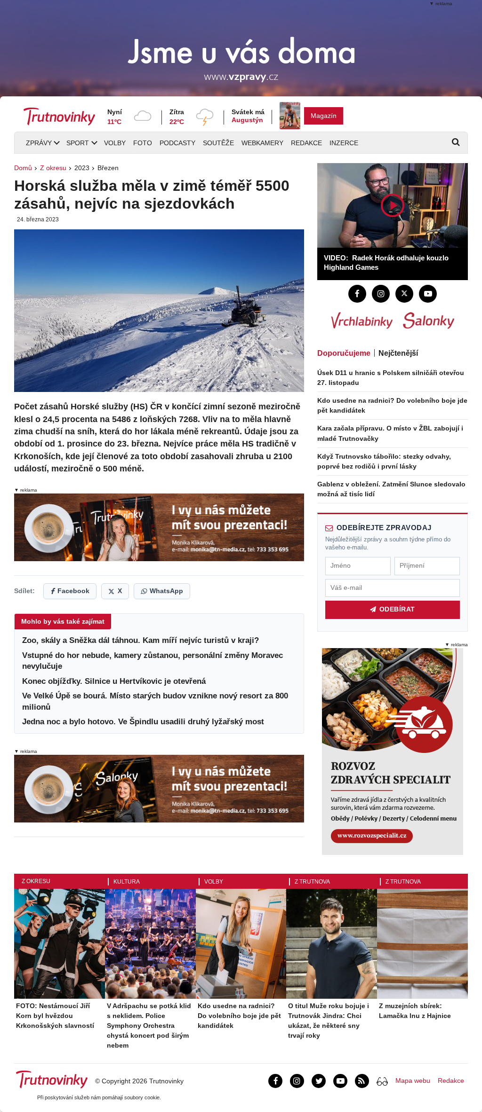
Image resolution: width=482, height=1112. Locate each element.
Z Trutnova (312, 881)
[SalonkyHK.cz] (428, 320)
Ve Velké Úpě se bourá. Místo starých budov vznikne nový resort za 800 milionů (155, 701)
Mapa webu (412, 1080)
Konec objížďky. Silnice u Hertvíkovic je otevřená (114, 681)
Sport (77, 143)
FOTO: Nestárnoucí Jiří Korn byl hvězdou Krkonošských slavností (55, 1015)
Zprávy (39, 143)
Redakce (306, 143)
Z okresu (53, 168)
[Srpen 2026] (290, 115)
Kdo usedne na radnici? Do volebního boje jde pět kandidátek (239, 1015)
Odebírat (397, 609)
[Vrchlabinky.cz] (362, 320)
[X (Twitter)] (404, 294)
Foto (142, 143)
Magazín (324, 115)
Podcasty (177, 143)
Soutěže (218, 143)
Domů (23, 168)
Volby (115, 143)
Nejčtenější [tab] (398, 353)
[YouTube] (428, 294)
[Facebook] (357, 294)
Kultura (126, 881)
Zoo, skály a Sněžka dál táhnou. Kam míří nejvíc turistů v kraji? (140, 640)
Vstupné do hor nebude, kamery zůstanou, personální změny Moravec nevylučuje (152, 661)
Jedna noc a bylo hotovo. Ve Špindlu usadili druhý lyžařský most (143, 721)
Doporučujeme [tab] (343, 353)
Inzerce (343, 143)
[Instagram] (381, 294)
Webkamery (262, 143)
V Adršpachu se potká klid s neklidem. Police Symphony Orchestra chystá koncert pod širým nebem (149, 1025)
